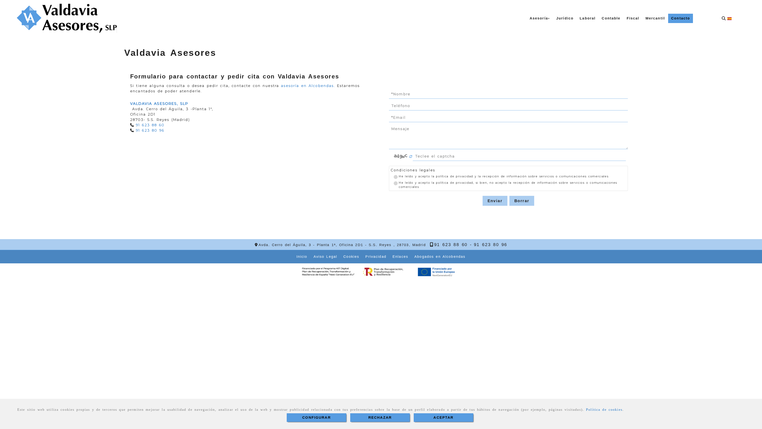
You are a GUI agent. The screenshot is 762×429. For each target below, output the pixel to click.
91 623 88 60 (150, 125)
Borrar (521, 201)
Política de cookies (604, 410)
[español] (729, 18)
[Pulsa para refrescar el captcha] (410, 156)
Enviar (495, 201)
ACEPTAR (443, 417)
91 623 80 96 (150, 130)
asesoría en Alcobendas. (308, 86)
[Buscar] (723, 18)
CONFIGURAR (316, 417)
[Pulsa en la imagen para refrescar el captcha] (401, 156)
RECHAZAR (380, 417)
